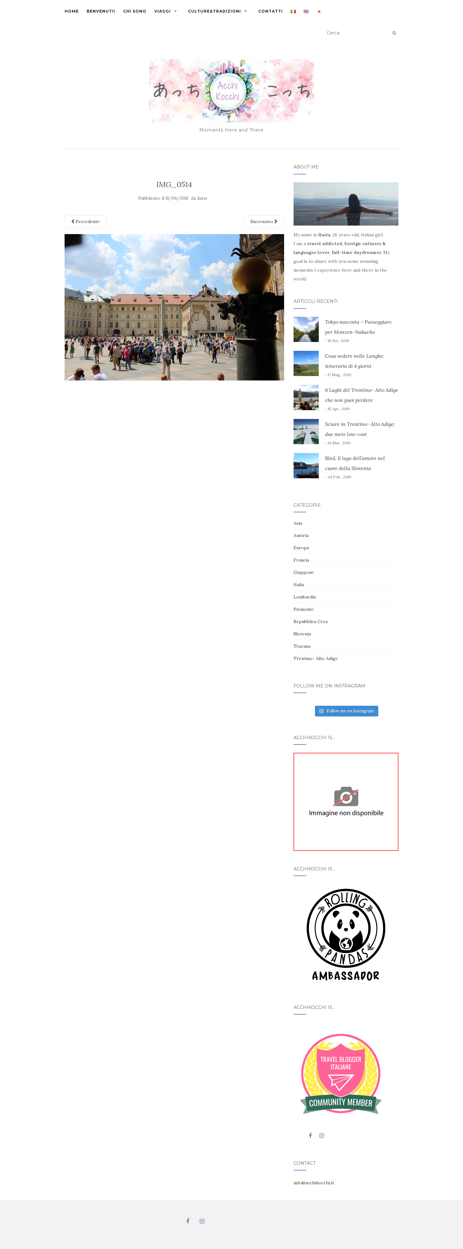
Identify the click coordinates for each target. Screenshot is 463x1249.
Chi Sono (134, 11)
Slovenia (302, 634)
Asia (298, 523)
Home (72, 11)
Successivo (262, 221)
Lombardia (305, 597)
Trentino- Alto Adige (316, 658)
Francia (301, 560)
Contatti (270, 11)
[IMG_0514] (174, 306)
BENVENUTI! (101, 11)
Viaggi (162, 11)
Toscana (302, 646)
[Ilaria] (346, 801)
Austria (301, 535)
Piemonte (304, 609)
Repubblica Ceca (311, 621)
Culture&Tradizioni (214, 11)
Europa (301, 548)
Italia (299, 584)
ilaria (202, 198)
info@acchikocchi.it (314, 1183)
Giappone (304, 572)
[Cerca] (394, 33)
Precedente (87, 221)
